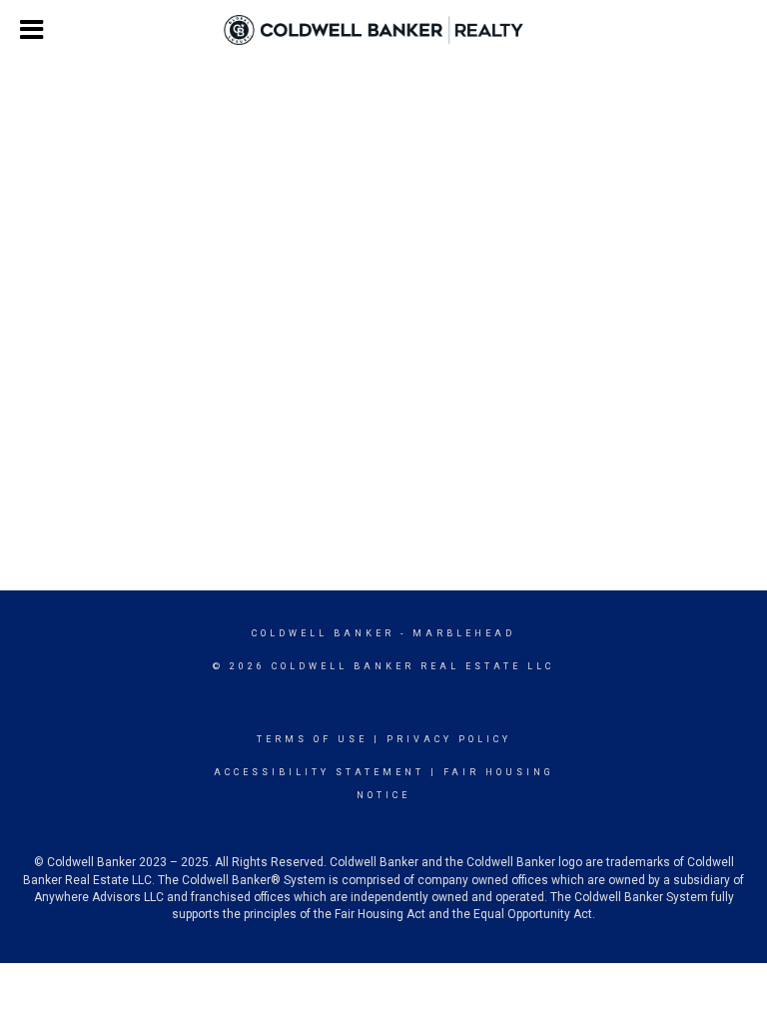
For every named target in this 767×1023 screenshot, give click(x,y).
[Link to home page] (383, 30)
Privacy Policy (448, 739)
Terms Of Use (312, 739)
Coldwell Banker (323, 633)
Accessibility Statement (319, 772)
